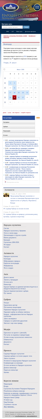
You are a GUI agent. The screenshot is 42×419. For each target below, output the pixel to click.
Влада (6, 386)
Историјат (7, 245)
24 (10, 97)
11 (14, 87)
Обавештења (8, 339)
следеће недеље (26, 112)
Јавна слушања (9, 358)
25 (14, 97)
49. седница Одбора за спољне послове (16, 209)
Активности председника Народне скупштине (20, 361)
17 (10, 92)
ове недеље (15, 112)
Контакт (6, 247)
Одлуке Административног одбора (16, 291)
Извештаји (7, 284)
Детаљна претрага (30, 31)
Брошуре (7, 240)
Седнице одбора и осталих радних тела (18, 356)
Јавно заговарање (10, 318)
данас (4, 112)
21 (27, 92)
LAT (13, 31)
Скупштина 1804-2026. (11, 242)
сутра (9, 112)
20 (23, 92)
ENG (7, 31)
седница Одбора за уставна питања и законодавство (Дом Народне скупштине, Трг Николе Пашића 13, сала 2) (19, 177)
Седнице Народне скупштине (14, 354)
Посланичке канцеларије (12, 307)
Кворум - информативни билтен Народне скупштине (18, 315)
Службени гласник (10, 404)
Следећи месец (38, 69)
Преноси (7, 350)
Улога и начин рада (10, 233)
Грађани (7, 299)
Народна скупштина (12, 225)
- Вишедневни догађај (12, 182)
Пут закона (7, 293)
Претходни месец (4, 69)
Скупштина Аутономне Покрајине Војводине (19, 389)
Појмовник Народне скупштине (14, 310)
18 (14, 92)
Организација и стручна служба (15, 235)
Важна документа (10, 237)
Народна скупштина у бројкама (15, 231)
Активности (32, 36)
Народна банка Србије (11, 397)
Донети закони (9, 277)
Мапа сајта (19, 31)
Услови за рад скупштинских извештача (18, 337)
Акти (6, 274)
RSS (25, 56)
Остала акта (8, 282)
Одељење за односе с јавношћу (15, 333)
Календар (6, 37)
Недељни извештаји (11, 370)
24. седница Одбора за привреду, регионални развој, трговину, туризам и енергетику (20, 215)
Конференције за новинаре (13, 363)
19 (18, 92)
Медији (7, 329)
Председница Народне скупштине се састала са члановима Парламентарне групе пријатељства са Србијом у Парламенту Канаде (24, 199)
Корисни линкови (11, 381)
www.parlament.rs (32, 416)
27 (23, 97)
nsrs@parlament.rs (20, 416)
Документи (7, 342)
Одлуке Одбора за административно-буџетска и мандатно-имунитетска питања (21, 288)
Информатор (8, 266)
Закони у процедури (11, 280)
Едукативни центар (10, 305)
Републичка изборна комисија (14, 391)
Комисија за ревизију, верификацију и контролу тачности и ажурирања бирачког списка (20, 394)
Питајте (6, 303)
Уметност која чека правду (13, 323)
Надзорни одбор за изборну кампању (17, 312)
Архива (6, 372)
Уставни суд (8, 400)
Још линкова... (9, 407)
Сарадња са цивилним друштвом (15, 321)
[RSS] (38, 118)
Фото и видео (8, 268)
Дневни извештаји (10, 368)
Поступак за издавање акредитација (16, 335)
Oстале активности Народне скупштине (18, 365)
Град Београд (8, 402)
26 (18, 97)
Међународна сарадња (12, 261)
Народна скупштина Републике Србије (15, 36)
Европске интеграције (11, 263)
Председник (8, 384)
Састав (6, 228)
